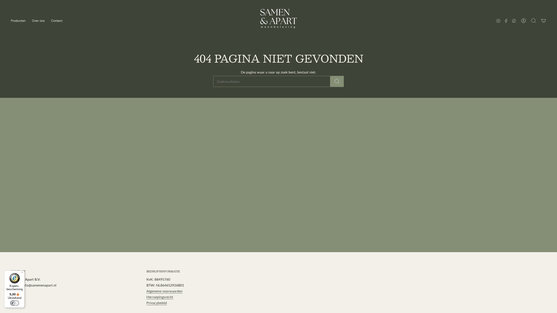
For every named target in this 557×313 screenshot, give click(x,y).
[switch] (14, 303)
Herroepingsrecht (159, 297)
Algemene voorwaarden (164, 291)
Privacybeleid (156, 303)
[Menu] (22, 273)
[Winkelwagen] (544, 20)
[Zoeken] (337, 81)
